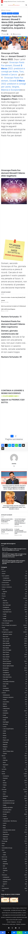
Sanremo (5, 881)
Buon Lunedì (6, 641)
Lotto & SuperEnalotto (8, 728)
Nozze (4, 737)
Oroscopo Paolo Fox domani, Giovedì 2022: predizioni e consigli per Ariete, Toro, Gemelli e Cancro (13, 68)
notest (3, 771)
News (4, 762)
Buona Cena (6, 659)
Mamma (5, 591)
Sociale (4, 749)
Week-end (5, 839)
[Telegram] (20, 445)
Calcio (4, 852)
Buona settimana (7, 663)
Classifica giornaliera (8, 807)
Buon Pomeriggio (7, 650)
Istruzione (5, 724)
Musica (3, 755)
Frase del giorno (7, 609)
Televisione (4, 874)
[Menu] (2, 5)
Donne (3, 589)
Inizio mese (5, 683)
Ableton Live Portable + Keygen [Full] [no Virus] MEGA (7, 520)
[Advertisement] (14, 153)
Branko (4, 798)
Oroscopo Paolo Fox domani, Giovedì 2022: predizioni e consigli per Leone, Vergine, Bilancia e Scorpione (13, 83)
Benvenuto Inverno (7, 634)
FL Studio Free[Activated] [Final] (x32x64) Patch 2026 (20, 531)
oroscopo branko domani (9, 830)
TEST (3, 886)
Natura (4, 735)
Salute (3, 843)
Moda (4, 733)
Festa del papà (6, 674)
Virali (4, 787)
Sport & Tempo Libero (8, 751)
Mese (4, 827)
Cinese (4, 805)
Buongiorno (6, 670)
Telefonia (5, 870)
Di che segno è (6, 812)
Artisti (4, 758)
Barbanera (5, 796)
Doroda (3, 593)
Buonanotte (6, 668)
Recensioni (5, 764)
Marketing (5, 863)
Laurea (4, 614)
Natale (4, 618)
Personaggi (4, 841)
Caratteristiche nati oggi (8, 803)
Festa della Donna (7, 677)
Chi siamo (19, 922)
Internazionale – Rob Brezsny (10, 821)
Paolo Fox (16, 13)
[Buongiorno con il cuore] (14, 5)
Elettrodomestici (7, 580)
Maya (4, 825)
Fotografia (5, 717)
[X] (6, 445)
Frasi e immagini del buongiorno (9, 625)
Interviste (5, 760)
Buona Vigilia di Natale (8, 665)
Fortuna (5, 816)
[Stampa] (2, 448)
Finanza (4, 596)
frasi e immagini (5, 623)
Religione (5, 746)
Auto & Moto (6, 701)
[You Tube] (15, 928)
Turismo (5, 753)
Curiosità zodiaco (7, 809)
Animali (4, 699)
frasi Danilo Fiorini (7, 611)
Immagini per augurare (7, 632)
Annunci (4, 571)
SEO (4, 866)
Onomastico (6, 688)
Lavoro (4, 726)
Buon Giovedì (6, 638)
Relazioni (5, 744)
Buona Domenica (7, 661)
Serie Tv (5, 884)
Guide (4, 719)
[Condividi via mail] (23, 445)
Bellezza (5, 706)
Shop (3, 845)
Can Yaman (5, 629)
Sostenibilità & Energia (7, 847)
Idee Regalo (6, 722)
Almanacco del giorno (8, 697)
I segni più (5, 818)
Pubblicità (18, 924)
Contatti (20, 919)
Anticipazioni (6, 877)
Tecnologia (4, 859)
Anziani (3, 573)
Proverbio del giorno (8, 620)
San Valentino (6, 690)
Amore (4, 791)
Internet (5, 861)
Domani (4, 13)
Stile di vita (4, 856)
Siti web (5, 868)
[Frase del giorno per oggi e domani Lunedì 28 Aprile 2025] (5, 900)
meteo (4, 731)
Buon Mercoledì (6, 605)
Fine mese (5, 679)
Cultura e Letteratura (7, 587)
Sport (3, 850)
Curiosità (5, 710)
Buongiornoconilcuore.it (8, 800)
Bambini (5, 704)
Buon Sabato (6, 654)
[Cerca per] (26, 5)
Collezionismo (6, 708)
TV (3, 872)
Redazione (13, 922)
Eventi (4, 715)
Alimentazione (6, 695)
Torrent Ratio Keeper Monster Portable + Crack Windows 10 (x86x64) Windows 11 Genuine (20, 521)
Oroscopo (8, 10)
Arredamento (6, 578)
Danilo (4, 34)
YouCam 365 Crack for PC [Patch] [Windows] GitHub (7, 530)
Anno (4, 794)
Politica (4, 785)
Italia (4, 780)
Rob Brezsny (6, 834)
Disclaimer (23, 924)
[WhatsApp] (16, 445)
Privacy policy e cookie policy (8, 924)
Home (3, 10)
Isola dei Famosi (7, 879)
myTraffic (4, 769)
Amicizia (5, 600)
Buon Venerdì (6, 656)
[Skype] (9, 445)
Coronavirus (6, 776)
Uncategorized (5, 888)
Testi (4, 767)
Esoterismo (5, 713)
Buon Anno (5, 602)
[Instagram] (19, 928)
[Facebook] (2, 445)
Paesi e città (6, 740)
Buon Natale (6, 647)
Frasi (3, 598)
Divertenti (5, 778)
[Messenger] (13, 445)
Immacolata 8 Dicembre (8, 681)
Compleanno (6, 607)
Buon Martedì (6, 643)
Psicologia (5, 742)
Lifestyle (4, 692)
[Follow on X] (6, 34)
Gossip (3, 627)
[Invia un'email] (7, 34)
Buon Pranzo (6, 652)
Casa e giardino (5, 575)
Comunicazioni (5, 582)
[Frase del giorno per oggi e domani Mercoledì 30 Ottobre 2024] (14, 900)
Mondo (4, 782)
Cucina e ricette (5, 584)
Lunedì (4, 616)
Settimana (5, 836)
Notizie (3, 773)
